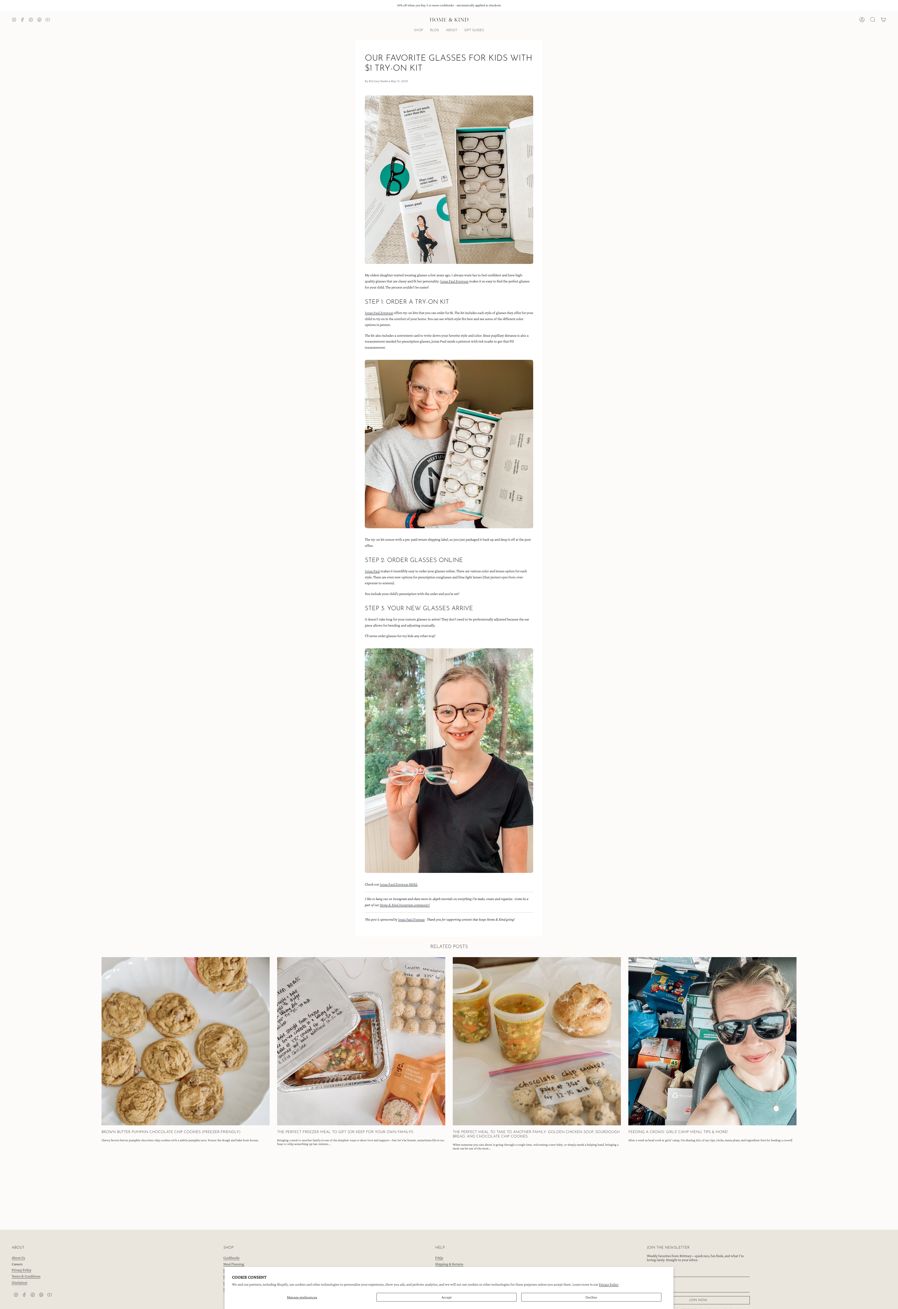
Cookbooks (231, 1258)
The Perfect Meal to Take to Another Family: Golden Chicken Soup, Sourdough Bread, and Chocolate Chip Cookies (536, 1134)
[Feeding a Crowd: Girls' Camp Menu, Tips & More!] (712, 1041)
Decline (591, 1297)
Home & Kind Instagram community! (405, 905)
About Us (18, 1258)
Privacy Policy (609, 1284)
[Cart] (883, 20)
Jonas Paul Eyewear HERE (398, 884)
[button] (418, 30)
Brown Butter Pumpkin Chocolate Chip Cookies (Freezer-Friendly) (170, 1132)
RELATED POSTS (449, 946)
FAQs (439, 1258)
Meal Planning (233, 1264)
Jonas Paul (372, 571)
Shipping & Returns (449, 1264)
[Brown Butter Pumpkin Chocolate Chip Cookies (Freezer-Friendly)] (185, 1041)
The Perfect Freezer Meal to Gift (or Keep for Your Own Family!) (345, 1132)
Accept (447, 1297)
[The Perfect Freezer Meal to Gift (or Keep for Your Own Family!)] (361, 1041)
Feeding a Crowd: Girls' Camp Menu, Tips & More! (678, 1132)
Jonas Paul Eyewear (454, 281)
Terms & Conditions (26, 1276)
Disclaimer (19, 1282)
